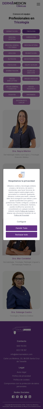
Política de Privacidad (21, 215)
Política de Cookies (27, 211)
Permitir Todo (21, 228)
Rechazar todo (21, 235)
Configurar (21, 222)
